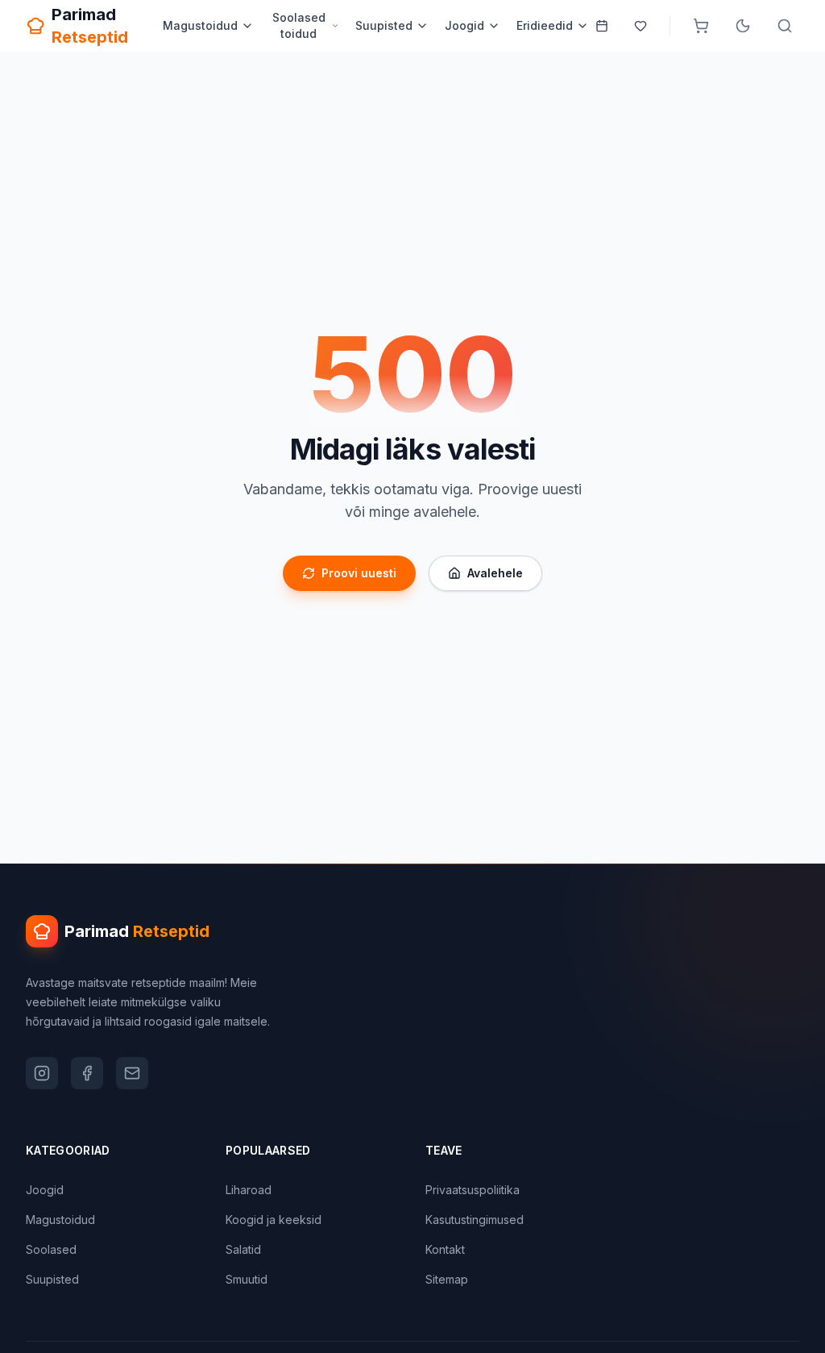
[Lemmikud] (640, 26)
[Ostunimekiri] (700, 25)
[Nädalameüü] (602, 26)
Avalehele (495, 573)
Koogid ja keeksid (273, 1219)
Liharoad (249, 1190)
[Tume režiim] (742, 25)
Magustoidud (200, 25)
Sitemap (446, 1279)
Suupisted (383, 25)
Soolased (51, 1249)
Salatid (243, 1249)
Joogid (464, 25)
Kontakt (445, 1249)
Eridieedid (544, 25)
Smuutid (246, 1279)
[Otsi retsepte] (784, 25)
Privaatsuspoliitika (472, 1190)
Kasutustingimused (474, 1219)
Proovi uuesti (358, 573)
